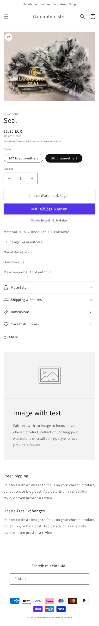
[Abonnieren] (84, 579)
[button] (6, 16)
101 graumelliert (63, 158)
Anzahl (8, 169)
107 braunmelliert (23, 158)
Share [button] (13, 337)
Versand (20, 141)
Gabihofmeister (43, 617)
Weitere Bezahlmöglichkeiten (49, 220)
